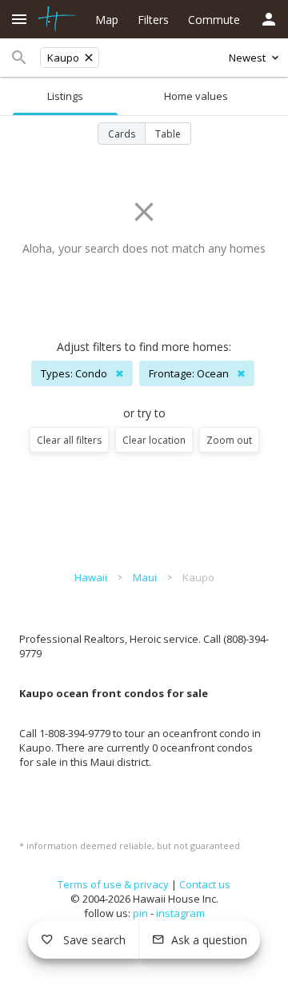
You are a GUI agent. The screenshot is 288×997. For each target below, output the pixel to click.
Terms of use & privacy (113, 884)
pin (140, 913)
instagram (180, 913)
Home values (196, 96)
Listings (65, 96)
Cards (121, 134)
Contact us (204, 884)
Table (168, 134)
